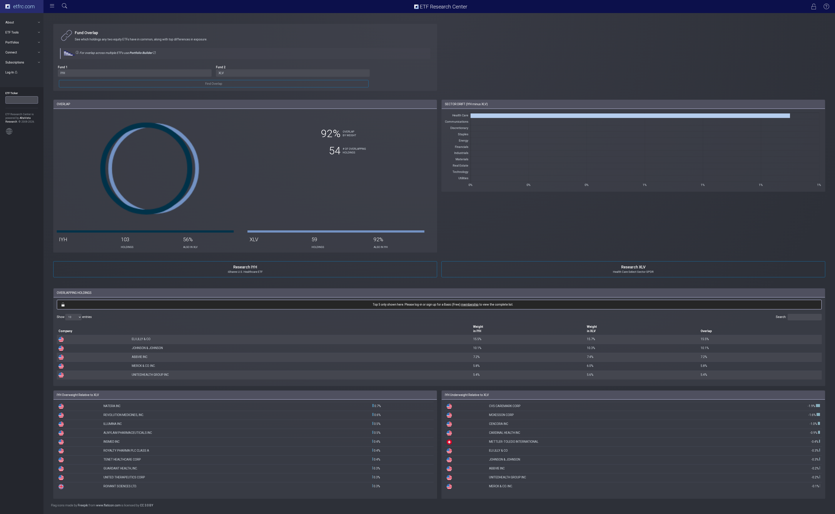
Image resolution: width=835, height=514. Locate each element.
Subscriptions (14, 62)
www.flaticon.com (108, 505)
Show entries (74, 316)
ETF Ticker (11, 93)
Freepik (83, 505)
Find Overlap (213, 83)
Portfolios (12, 42)
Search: (781, 316)
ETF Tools (12, 32)
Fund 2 (220, 67)
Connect (11, 52)
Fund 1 (62, 67)
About (9, 22)
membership (470, 304)
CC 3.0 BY (146, 505)
